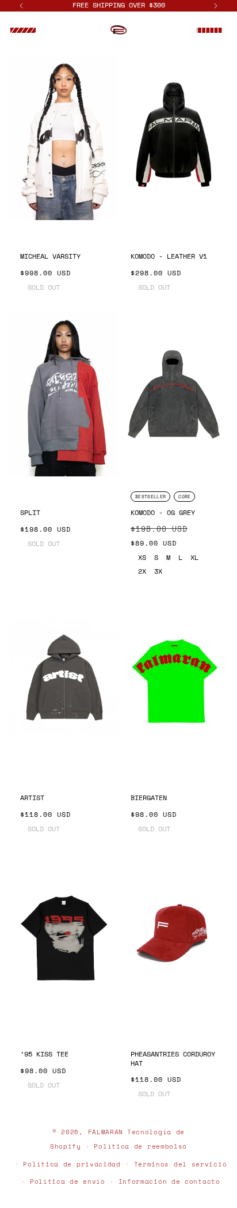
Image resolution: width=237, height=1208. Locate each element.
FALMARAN (106, 1132)
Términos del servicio (180, 1164)
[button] (23, 30)
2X (142, 572)
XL (194, 557)
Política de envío (67, 1181)
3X (158, 572)
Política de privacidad (71, 1164)
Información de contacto (169, 1181)
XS (142, 557)
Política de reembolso (140, 1146)
